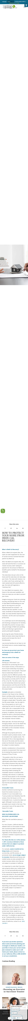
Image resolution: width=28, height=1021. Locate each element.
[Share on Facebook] (5, 528)
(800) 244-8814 (22, 1)
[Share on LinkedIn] (17, 528)
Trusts (20, 987)
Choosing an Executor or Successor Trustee (14, 990)
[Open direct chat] (24, 1003)
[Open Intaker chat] (12, 1020)
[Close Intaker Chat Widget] (27, 1003)
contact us (21, 952)
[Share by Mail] (23, 528)
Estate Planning (11, 987)
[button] (26, 5)
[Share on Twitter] (11, 528)
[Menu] (24, 7)
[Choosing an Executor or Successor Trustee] (14, 975)
